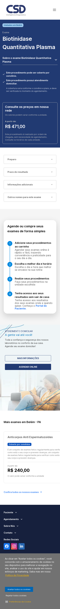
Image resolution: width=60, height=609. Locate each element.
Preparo (12, 159)
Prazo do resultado (18, 172)
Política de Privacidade (17, 575)
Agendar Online (28, 367)
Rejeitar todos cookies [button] (16, 595)
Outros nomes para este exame (24, 197)
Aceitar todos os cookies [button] (19, 589)
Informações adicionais (20, 184)
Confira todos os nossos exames (21, 492)
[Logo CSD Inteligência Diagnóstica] (16, 10)
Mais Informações (28, 358)
